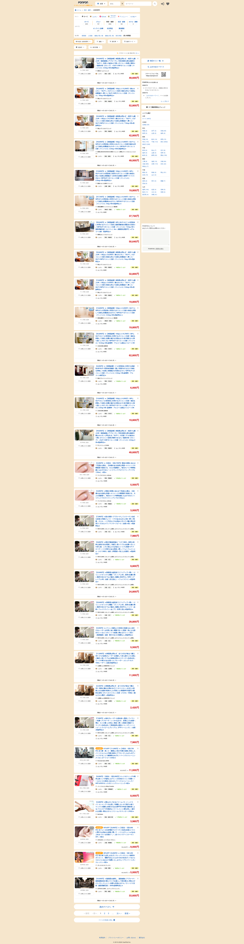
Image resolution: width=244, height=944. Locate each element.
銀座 (109, 891)
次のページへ (105, 906)
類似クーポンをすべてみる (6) (105, 425)
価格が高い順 (109, 35)
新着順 (84, 35)
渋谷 (109, 763)
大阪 (106, 531)
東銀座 (110, 478)
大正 (109, 531)
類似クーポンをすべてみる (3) (105, 165)
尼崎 (109, 186)
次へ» (137, 53)
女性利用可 (96, 10)
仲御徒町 (110, 789)
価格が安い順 (98, 35)
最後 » (127, 913)
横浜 (110, 209)
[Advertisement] (155, 20)
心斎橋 (110, 668)
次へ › (119, 913)
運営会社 (142, 937)
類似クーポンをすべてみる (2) (105, 246)
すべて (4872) (146, 118)
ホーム (79, 10)
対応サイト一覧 (156, 61)
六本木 (110, 349)
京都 (106, 868)
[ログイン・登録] (162, 3)
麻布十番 (110, 817)
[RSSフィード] (118, 53)
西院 (109, 868)
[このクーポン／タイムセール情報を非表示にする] (138, 58)
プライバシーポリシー (116, 937)
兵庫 (106, 186)
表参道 (110, 101)
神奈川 (106, 209)
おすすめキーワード (157, 67)
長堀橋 (110, 842)
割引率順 (118, 35)
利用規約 (102, 937)
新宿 (109, 156)
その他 (132, 17)
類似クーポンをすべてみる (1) (105, 83)
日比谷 (110, 381)
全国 (101, 3)
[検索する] (154, 3)
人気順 (90, 35)
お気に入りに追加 (86, 73)
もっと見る (164, 101)
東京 (106, 73)
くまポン (99, 73)
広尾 (109, 73)
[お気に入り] (167, 3)
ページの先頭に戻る (105, 920)
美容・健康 (87, 10)
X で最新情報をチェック (157, 107)
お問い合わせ (131, 937)
